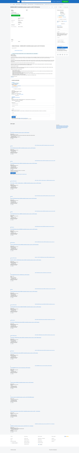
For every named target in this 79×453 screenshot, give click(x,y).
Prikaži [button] (17, 94)
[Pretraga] (22, 1)
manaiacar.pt (13, 96)
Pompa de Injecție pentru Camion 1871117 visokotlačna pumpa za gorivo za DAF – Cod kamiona (25, 411)
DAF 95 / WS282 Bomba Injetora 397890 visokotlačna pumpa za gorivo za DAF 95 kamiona (24, 244)
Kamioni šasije (63, 127)
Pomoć (11, 439)
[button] (50, 7)
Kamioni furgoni (58, 126)
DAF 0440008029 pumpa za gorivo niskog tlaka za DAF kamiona (20, 367)
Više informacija (59, 25)
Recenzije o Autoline (26, 442)
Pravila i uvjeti (26, 438)
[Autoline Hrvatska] (13, 1)
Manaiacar (13, 82)
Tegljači (60, 125)
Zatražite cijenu (14, 12)
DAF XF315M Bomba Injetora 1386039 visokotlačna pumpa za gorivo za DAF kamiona (23, 213)
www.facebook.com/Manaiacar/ (16, 97)
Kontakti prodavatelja (13, 441)
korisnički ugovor (62, 49)
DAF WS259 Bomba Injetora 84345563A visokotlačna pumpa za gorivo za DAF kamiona (23, 229)
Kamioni (57, 125)
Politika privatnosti (26, 439)
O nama (11, 438)
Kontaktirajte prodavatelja (15, 15)
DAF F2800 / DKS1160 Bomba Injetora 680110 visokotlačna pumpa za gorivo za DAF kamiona (24, 322)
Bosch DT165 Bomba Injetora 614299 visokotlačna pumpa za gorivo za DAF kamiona (23, 198)
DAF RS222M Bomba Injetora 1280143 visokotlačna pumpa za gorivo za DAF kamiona (23, 163)
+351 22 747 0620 (20, 94)
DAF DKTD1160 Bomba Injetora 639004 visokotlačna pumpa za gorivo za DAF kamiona (23, 291)
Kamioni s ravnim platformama (64, 126)
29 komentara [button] (19, 85)
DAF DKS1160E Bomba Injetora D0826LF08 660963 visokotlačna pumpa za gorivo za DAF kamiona (25, 306)
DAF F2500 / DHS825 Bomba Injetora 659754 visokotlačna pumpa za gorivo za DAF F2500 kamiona (25, 337)
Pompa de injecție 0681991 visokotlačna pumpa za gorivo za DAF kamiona (21, 382)
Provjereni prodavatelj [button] (61, 15)
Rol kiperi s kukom (58, 127)
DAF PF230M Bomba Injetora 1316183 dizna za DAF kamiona (19, 274)
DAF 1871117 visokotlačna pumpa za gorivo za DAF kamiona (19, 132)
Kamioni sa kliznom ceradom (64, 125)
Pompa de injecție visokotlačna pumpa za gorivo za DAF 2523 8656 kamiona (22, 397)
